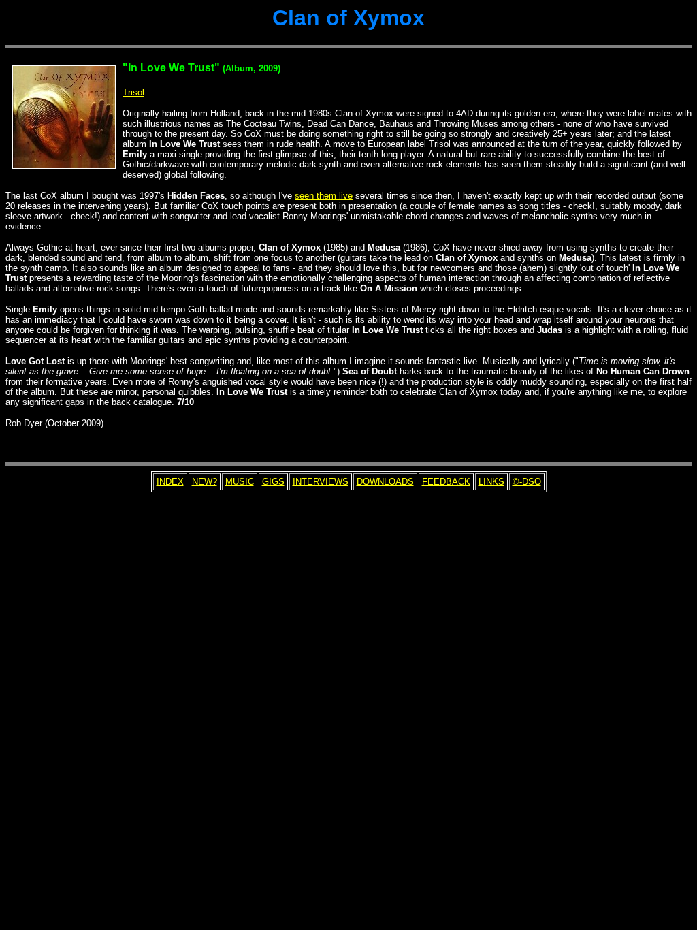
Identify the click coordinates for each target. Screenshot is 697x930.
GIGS (273, 482)
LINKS (491, 482)
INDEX (170, 482)
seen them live (324, 196)
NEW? (204, 482)
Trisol (133, 92)
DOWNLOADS (385, 482)
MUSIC (239, 482)
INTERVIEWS (320, 482)
